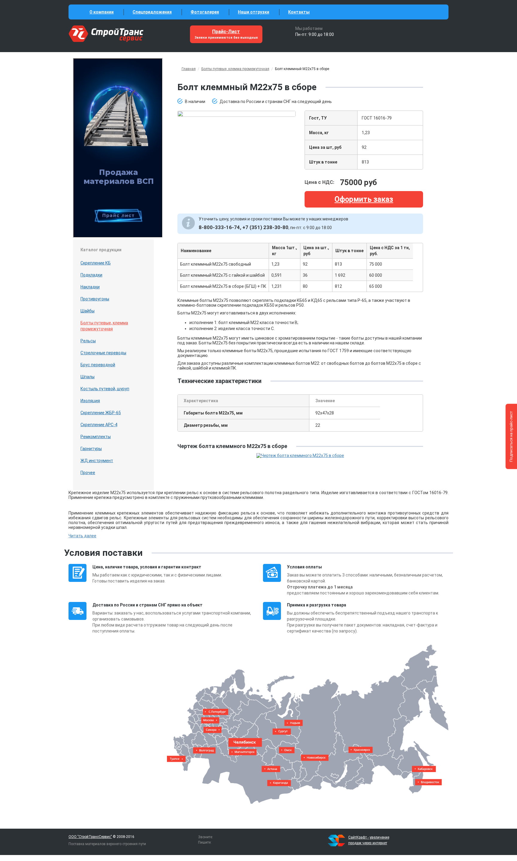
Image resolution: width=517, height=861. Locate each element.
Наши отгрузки (253, 12)
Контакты (299, 12)
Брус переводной (97, 364)
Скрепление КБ (95, 263)
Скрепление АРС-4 (98, 424)
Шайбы (87, 310)
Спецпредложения (152, 12)
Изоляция (90, 400)
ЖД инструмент (96, 460)
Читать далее (82, 535)
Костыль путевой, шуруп (104, 388)
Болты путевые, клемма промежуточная (104, 325)
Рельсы (88, 340)
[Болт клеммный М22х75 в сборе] (236, 113)
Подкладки (91, 275)
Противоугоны (94, 298)
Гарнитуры (91, 448)
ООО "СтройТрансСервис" (90, 837)
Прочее (87, 472)
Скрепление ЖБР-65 (100, 412)
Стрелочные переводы (103, 352)
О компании (101, 12)
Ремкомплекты (95, 436)
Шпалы (87, 376)
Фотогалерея (205, 12)
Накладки (90, 287)
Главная (189, 69)
